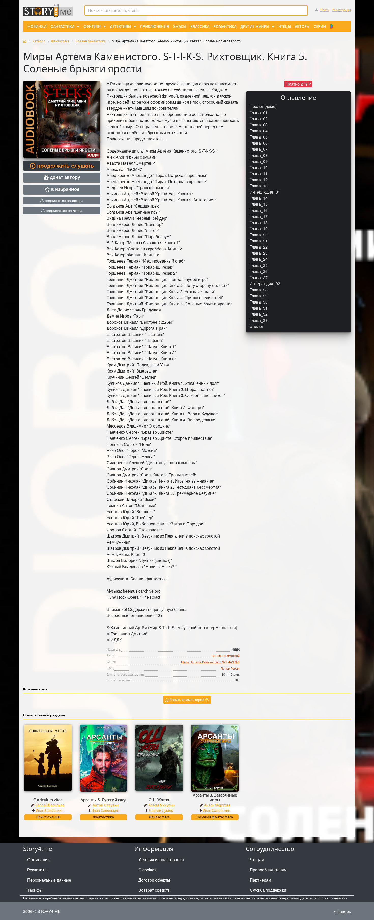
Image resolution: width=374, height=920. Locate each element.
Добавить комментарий (185, 699)
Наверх (343, 911)
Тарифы (35, 890)
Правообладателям (268, 870)
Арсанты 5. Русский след (103, 799)
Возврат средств (154, 890)
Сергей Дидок (161, 810)
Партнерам (260, 880)
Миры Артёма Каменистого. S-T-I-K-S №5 (210, 662)
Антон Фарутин (106, 805)
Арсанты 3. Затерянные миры (215, 797)
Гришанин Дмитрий (225, 655)
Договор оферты (154, 880)
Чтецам (257, 859)
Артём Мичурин (161, 805)
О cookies (147, 870)
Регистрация (341, 9)
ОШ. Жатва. (159, 799)
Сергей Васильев (50, 805)
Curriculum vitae (47, 799)
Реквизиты (37, 870)
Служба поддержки (268, 890)
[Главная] (24, 41)
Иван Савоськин (49, 810)
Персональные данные (49, 880)
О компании (38, 859)
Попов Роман (230, 668)
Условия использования (161, 859)
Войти (324, 9)
